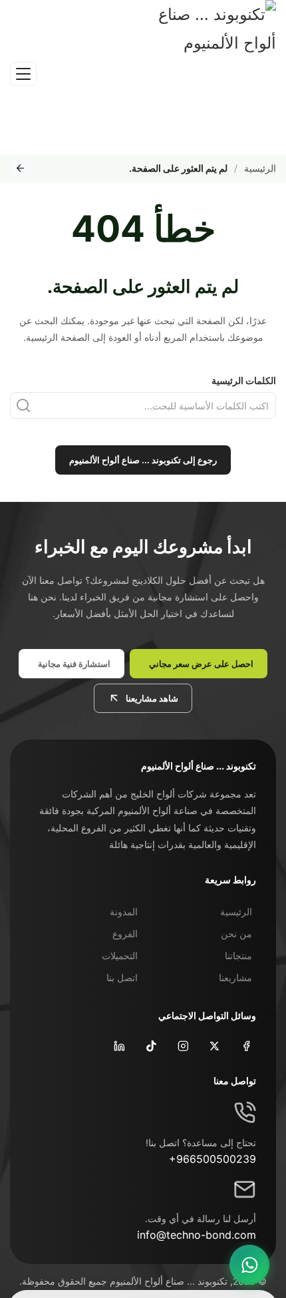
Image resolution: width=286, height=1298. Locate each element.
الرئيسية (260, 168)
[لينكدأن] (118, 1045)
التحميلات (120, 955)
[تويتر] (213, 1045)
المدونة (124, 911)
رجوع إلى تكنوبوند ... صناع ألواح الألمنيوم (143, 460)
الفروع (125, 933)
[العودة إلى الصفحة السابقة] (20, 168)
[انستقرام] (182, 1045)
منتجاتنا (238, 955)
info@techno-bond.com (196, 1234)
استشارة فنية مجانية (74, 663)
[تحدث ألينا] (249, 1265)
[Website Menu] (23, 74)
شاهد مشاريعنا (152, 698)
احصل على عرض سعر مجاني (201, 663)
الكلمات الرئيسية (244, 380)
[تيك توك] (150, 1045)
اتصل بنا (122, 977)
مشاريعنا (235, 977)
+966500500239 (212, 1159)
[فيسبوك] (245, 1045)
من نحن (236, 933)
